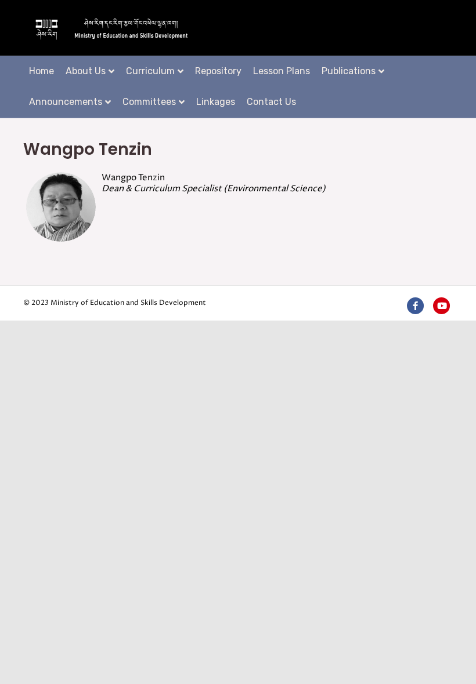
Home (41, 71)
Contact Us (271, 101)
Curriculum (150, 71)
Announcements (65, 101)
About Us (86, 71)
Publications (349, 71)
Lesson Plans (281, 71)
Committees (149, 101)
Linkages (215, 101)
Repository (218, 71)
